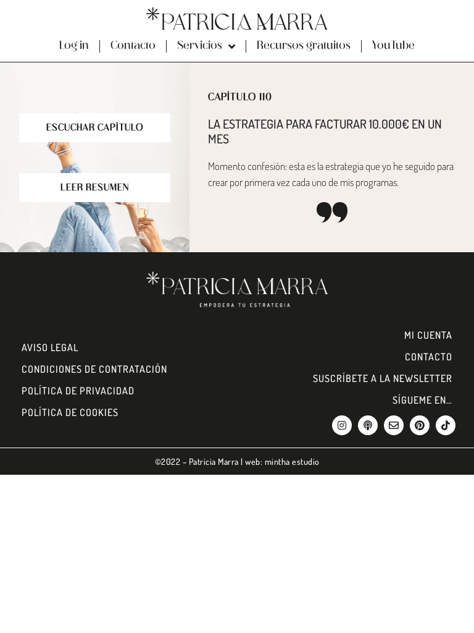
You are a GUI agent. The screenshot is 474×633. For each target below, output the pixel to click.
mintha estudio (292, 461)
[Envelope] (394, 425)
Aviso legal (50, 347)
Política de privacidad (78, 390)
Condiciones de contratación (94, 369)
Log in (74, 46)
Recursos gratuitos (304, 46)
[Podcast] (368, 425)
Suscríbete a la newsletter (382, 378)
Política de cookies (70, 412)
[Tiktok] (445, 425)
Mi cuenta (428, 335)
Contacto (133, 46)
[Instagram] (342, 425)
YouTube (393, 46)
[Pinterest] (420, 425)
